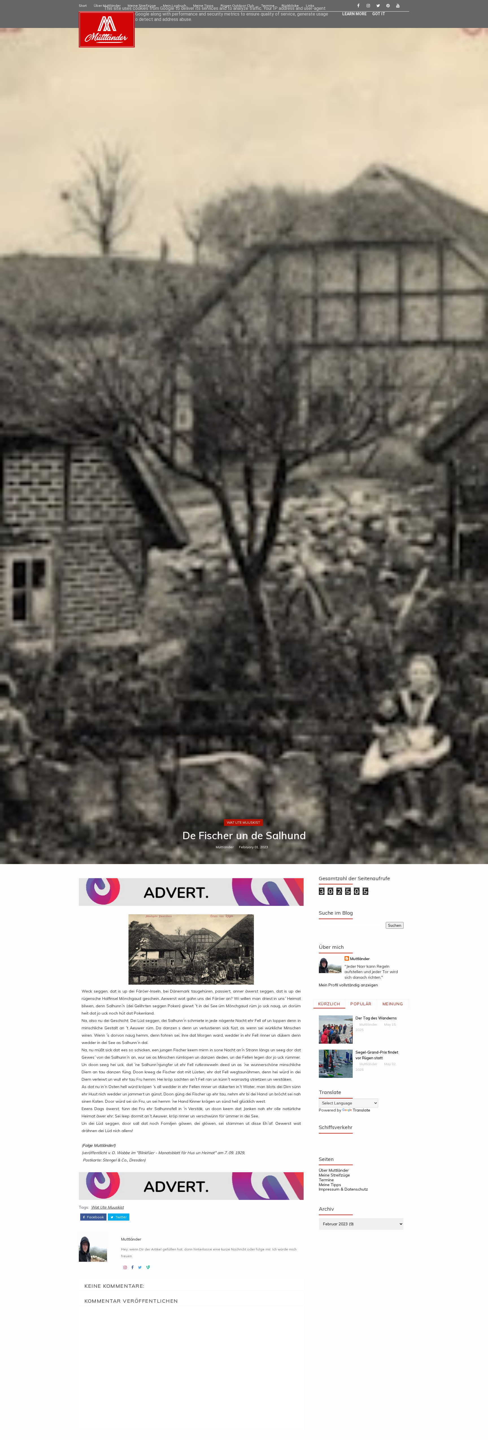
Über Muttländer (107, 5)
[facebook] (358, 5)
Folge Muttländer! (98, 1145)
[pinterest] (388, 5)
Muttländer (225, 847)
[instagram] (368, 5)
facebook (95, 1217)
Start (83, 5)
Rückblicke (290, 5)
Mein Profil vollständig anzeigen (348, 984)
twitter (121, 1217)
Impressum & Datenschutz (343, 1189)
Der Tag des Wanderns (376, 1018)
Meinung (393, 1003)
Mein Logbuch (174, 5)
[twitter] (378, 5)
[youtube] (398, 5)
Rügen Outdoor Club (237, 5)
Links (310, 5)
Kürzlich (329, 1003)
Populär (361, 1003)
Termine (267, 5)
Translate (361, 1110)
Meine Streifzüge (142, 5)
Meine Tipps (203, 5)
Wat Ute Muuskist (243, 822)
